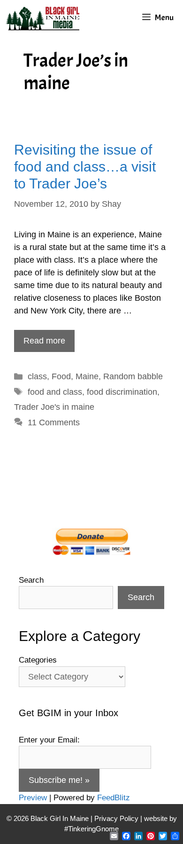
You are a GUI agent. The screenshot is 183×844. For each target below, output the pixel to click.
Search (31, 580)
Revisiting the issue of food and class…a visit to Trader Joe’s (85, 166)
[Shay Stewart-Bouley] (44, 17)
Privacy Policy (116, 818)
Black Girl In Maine (60, 818)
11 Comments (54, 422)
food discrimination (122, 392)
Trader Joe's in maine (54, 407)
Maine (87, 376)
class (37, 376)
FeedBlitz (113, 797)
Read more (44, 340)
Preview (33, 797)
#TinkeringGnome (91, 829)
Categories (38, 660)
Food (61, 376)
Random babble (133, 376)
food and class (55, 392)
